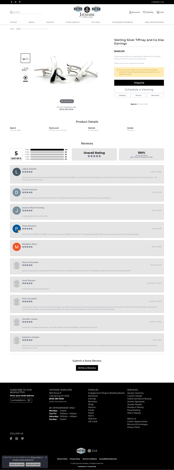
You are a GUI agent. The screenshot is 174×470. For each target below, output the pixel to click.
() (66, 149)
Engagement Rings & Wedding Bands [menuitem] (106, 393)
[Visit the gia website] (92, 451)
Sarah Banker (29, 280)
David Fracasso (29, 189)
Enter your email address (22, 396)
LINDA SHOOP (29, 169)
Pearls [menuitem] (91, 413)
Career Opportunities (137, 421)
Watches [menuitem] (92, 419)
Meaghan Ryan (29, 244)
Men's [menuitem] (91, 416)
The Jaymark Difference (122, 22)
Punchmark (92, 466)
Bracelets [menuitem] (92, 401)
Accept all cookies (33, 464)
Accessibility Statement (108, 459)
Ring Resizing (133, 410)
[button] (134, 12)
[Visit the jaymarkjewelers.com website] (81, 451)
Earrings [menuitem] (92, 399)
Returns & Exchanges (137, 424)
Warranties (155, 95)
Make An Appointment (154, 22)
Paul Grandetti (29, 299)
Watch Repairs (134, 413)
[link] (157, 2)
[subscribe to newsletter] (29, 400)
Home (12, 29)
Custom (13, 22)
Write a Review (87, 368)
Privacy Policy (133, 427)
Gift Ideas (95, 22)
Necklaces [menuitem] (93, 396)
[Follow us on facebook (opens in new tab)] (11, 2)
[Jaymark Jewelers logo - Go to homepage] (87, 12)
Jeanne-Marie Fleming (33, 208)
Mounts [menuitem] (92, 407)
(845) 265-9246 (66, 109)
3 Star (27, 154)
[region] (66, 68)
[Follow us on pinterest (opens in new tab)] (19, 2)
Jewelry (50, 22)
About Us (131, 419)
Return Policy (62, 459)
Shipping (122, 95)
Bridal (32, 22)
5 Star (27, 149)
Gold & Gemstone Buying (139, 399)
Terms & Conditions (90, 459)
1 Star (27, 159)
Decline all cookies (17, 464)
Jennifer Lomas (29, 319)
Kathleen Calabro (30, 337)
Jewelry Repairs (134, 404)
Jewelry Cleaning (135, 393)
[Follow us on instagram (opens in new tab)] (15, 2)
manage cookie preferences (23, 460)
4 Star (27, 152)
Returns (138, 95)
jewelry (18, 29)
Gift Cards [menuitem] (92, 421)
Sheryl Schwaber (30, 262)
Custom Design (134, 396)
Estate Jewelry (73, 22)
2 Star (27, 157)
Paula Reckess (29, 226)
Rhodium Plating (135, 407)
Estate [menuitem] (91, 410)
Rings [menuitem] (91, 404)
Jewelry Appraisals (136, 401)
